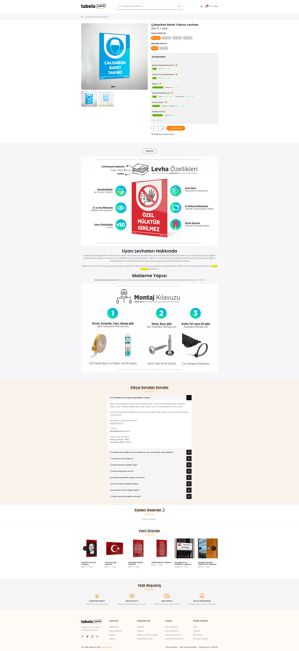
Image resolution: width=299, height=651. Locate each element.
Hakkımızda (113, 627)
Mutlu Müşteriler (115, 631)
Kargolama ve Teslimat (208, 647)
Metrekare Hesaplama (174, 639)
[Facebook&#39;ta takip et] (82, 636)
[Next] (213, 548)
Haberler (196, 631)
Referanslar (198, 635)
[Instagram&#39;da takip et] (92, 636)
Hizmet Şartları (171, 647)
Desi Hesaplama (171, 631)
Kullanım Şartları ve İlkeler (147, 635)
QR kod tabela (134, 562)
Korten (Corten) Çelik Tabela (159, 563)
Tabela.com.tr (106, 647)
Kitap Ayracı (203, 562)
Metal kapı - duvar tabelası (113, 563)
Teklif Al (112, 639)
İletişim (112, 635)
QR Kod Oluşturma (172, 635)
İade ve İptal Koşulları (188, 647)
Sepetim (140, 631)
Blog (195, 627)
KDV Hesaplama (171, 627)
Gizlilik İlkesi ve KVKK (145, 639)
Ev (82, 17)
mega (85, 14)
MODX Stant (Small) (90, 562)
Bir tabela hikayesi (200, 639)
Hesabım (140, 627)
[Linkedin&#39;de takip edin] (97, 636)
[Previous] (85, 548)
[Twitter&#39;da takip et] (87, 636)
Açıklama (150, 151)
